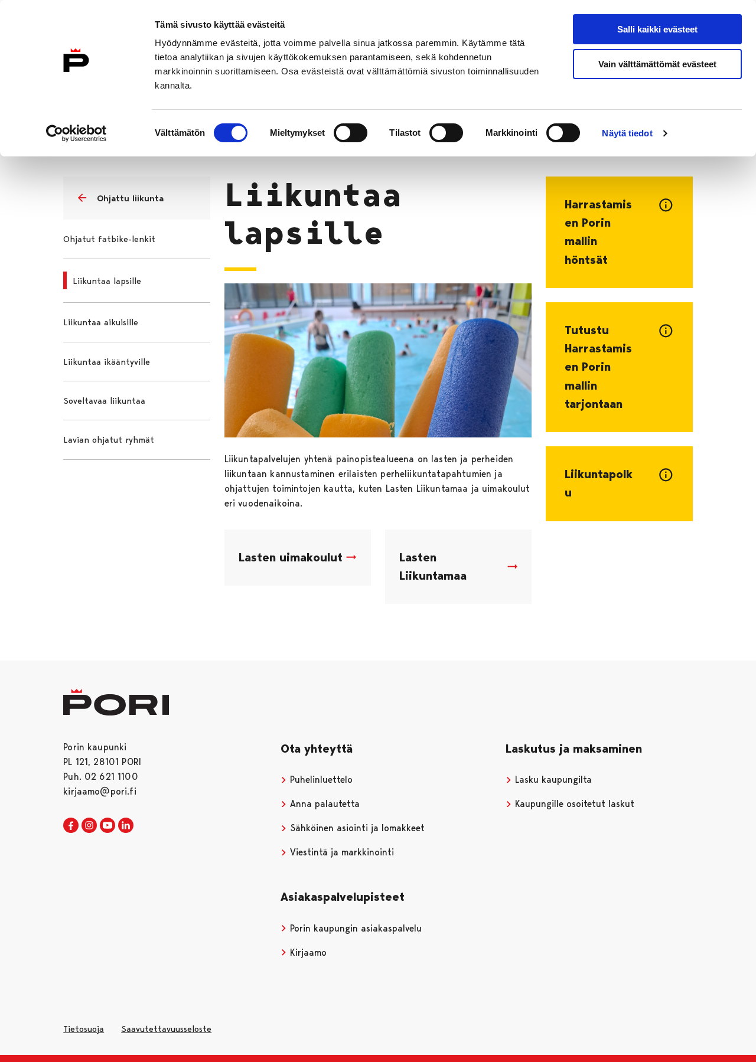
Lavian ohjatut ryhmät (108, 439)
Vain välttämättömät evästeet (657, 64)
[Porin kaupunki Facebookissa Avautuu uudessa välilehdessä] (71, 826)
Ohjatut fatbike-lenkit (109, 239)
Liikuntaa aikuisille (100, 322)
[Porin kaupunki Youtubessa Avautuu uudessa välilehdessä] (107, 826)
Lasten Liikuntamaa (433, 566)
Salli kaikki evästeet (657, 29)
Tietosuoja (83, 1029)
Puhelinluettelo (320, 779)
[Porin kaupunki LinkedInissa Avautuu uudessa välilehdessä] (125, 826)
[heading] (619, 232)
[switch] (350, 132)
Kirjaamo (307, 952)
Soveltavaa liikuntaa (104, 401)
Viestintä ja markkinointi (340, 852)
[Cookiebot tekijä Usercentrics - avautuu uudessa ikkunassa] (76, 133)
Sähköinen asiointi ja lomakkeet (356, 828)
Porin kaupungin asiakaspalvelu (354, 928)
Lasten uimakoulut (291, 557)
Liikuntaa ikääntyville (106, 362)
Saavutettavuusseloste (166, 1029)
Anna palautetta (323, 803)
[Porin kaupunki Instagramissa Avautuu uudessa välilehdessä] (89, 826)
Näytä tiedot (627, 133)
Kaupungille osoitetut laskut (573, 803)
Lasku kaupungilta (552, 779)
